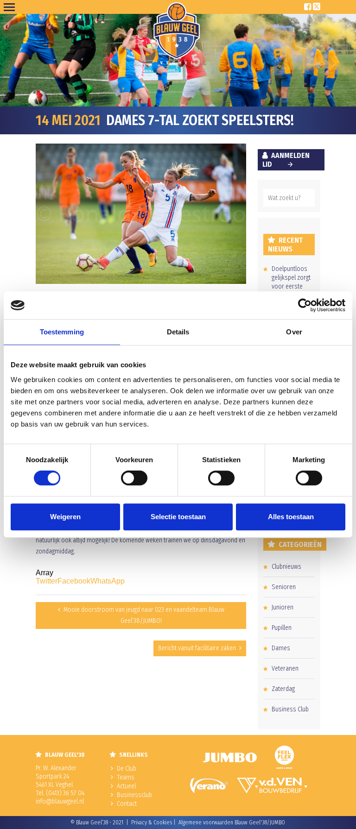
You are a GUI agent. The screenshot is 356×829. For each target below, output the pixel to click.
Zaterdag (283, 689)
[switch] (134, 478)
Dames (281, 648)
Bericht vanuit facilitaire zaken (197, 648)
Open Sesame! (11, 7)
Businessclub (134, 795)
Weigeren (65, 517)
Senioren (284, 587)
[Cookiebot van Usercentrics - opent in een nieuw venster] (304, 305)
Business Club (290, 709)
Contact (127, 804)
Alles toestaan (291, 517)
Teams (125, 777)
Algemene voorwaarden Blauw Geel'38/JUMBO (231, 822)
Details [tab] (178, 332)
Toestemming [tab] (62, 332)
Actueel (126, 786)
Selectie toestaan (178, 517)
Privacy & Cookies (151, 822)
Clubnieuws (286, 567)
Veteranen (285, 668)
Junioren (282, 607)
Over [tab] (294, 332)
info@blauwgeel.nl (60, 801)
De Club (126, 768)
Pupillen (282, 628)
